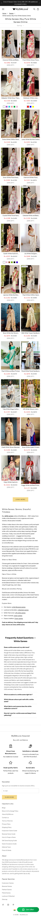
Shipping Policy (6, 827)
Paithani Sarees (7, 889)
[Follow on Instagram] (8, 905)
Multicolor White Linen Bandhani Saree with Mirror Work (30, 98)
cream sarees (18, 615)
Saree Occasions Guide (9, 844)
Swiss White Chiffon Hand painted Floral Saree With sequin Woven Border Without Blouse (10, 140)
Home (4, 13)
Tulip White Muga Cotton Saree (10, 409)
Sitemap (4, 899)
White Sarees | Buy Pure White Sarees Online (16, 16)
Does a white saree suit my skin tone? (16, 647)
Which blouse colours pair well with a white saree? (19, 700)
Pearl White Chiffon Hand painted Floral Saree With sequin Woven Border (31, 295)
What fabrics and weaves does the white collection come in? (17, 707)
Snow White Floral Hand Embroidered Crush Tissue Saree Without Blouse (10, 178)
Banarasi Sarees (7, 886)
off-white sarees (20, 613)
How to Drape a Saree (9, 837)
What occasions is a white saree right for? (18, 694)
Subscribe (9, 797)
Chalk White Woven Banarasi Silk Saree (10, 447)
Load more (20, 499)
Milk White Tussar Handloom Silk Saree (30, 333)
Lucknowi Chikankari (8, 896)
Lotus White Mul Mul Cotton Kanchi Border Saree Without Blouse (30, 140)
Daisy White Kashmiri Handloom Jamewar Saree (10, 482)
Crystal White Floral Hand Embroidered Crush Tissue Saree (10, 216)
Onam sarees (19, 618)
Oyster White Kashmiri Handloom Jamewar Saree (10, 254)
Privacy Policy (6, 824)
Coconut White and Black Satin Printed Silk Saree (10, 60)
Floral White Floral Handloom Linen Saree (30, 371)
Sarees (11, 13)
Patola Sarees (6, 893)
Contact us (5, 817)
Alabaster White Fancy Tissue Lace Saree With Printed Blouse (10, 98)
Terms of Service (7, 821)
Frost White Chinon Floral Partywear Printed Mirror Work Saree (31, 60)
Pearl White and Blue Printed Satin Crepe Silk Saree (11, 371)
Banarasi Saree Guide (8, 834)
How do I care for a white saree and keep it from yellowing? (20, 714)
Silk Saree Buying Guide (9, 840)
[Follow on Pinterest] (13, 905)
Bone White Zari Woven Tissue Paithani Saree (10, 333)
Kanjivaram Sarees (8, 883)
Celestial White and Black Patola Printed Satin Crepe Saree (30, 216)
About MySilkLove (7, 814)
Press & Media (6, 850)
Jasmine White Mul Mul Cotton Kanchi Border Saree (10, 295)
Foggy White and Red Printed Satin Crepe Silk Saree (30, 485)
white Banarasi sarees (18, 607)
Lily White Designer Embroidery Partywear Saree (30, 254)
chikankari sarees (23, 610)
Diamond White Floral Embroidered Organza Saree (30, 178)
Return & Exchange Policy (10, 811)
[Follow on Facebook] (3, 905)
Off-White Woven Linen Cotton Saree (30, 409)
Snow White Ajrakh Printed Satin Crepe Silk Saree (30, 447)
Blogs (3, 808)
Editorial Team (6, 847)
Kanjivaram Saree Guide (9, 831)
